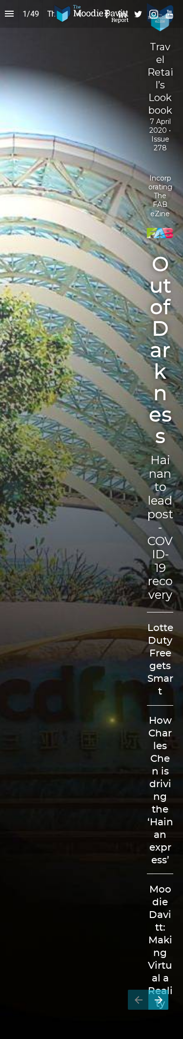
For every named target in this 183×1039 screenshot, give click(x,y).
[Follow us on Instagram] (154, 14)
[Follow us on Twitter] (138, 14)
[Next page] (158, 1000)
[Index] (9, 14)
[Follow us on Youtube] (169, 14)
